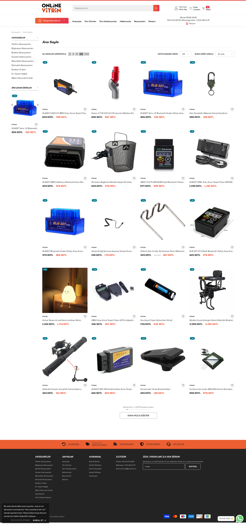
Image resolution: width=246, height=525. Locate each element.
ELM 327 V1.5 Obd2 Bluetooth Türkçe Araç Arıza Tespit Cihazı (211, 251)
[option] (25, 115)
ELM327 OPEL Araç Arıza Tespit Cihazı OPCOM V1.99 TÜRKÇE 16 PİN (210, 182)
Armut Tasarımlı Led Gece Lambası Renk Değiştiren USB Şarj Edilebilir (61, 320)
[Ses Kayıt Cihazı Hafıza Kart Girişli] (163, 290)
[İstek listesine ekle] (36, 124)
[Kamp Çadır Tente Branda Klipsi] (163, 359)
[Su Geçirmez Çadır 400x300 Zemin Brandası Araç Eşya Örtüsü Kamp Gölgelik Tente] (212, 359)
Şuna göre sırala (204, 54)
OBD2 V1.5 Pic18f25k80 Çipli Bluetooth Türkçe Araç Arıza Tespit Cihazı (161, 182)
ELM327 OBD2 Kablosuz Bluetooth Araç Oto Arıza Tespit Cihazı (62, 182)
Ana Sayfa (28, 32)
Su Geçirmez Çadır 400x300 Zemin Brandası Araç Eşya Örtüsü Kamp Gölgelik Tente (210, 389)
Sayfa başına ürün (168, 54)
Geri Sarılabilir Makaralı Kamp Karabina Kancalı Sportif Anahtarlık (208, 113)
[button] (51, 20)
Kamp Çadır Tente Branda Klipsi (155, 389)
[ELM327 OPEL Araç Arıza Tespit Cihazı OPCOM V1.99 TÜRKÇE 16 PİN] (212, 152)
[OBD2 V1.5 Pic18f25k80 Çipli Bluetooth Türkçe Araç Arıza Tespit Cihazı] (163, 152)
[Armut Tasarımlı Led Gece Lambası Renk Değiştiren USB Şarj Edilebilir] (65, 290)
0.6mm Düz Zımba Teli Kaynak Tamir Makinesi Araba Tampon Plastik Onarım (162, 251)
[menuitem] (25, 44)
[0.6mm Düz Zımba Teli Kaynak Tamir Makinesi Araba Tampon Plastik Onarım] (163, 221)
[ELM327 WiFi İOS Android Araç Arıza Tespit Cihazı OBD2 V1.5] (114, 359)
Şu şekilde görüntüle (54, 54)
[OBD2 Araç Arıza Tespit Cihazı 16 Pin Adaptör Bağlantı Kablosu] (114, 290)
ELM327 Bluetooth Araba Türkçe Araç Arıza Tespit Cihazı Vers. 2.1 (62, 251)
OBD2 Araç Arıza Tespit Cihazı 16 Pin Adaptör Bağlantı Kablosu (112, 320)
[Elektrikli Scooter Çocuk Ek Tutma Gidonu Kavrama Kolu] (65, 359)
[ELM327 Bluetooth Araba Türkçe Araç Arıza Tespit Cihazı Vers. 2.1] (65, 221)
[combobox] (112, 8)
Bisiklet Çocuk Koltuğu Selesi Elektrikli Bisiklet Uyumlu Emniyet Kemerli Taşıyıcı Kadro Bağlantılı (211, 320)
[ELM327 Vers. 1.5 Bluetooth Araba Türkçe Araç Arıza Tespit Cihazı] (163, 83)
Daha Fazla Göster (138, 415)
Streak (14, 124)
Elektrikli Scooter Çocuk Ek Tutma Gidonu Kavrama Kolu (61, 389)
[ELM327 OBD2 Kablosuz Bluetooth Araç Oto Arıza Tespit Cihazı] (65, 152)
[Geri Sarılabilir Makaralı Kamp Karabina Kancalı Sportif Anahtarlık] (212, 83)
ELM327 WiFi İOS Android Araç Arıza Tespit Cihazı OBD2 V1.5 (111, 389)
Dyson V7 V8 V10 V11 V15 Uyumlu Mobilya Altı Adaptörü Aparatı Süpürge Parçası (112, 113)
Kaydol (193, 466)
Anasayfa (16, 32)
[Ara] (115, 8)
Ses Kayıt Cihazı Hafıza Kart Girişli (156, 320)
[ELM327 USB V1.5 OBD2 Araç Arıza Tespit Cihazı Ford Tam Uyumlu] (25, 107)
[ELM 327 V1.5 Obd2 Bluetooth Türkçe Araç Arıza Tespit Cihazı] (212, 221)
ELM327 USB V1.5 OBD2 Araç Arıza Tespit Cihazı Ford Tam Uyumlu (25, 128)
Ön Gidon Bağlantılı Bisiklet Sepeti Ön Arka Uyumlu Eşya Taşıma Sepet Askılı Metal (111, 182)
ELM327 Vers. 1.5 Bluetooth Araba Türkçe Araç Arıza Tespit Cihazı (161, 113)
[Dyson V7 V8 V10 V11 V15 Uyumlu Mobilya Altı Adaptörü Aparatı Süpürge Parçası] (114, 83)
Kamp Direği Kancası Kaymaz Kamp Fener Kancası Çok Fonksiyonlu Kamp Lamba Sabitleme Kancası (111, 251)
